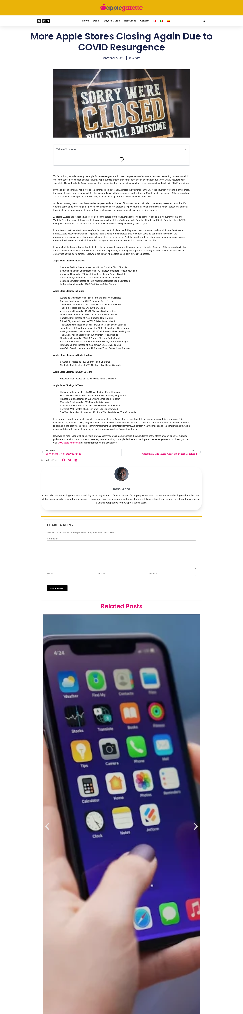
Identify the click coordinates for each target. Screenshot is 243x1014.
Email (101, 573)
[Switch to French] (155, 21)
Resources (130, 20)
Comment (52, 538)
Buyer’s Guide (112, 20)
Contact (144, 20)
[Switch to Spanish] (168, 21)
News (85, 20)
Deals (96, 20)
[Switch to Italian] (161, 21)
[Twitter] (44, 21)
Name (51, 573)
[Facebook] (39, 21)
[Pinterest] (48, 21)
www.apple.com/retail (69, 442)
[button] (204, 21)
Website (153, 573)
